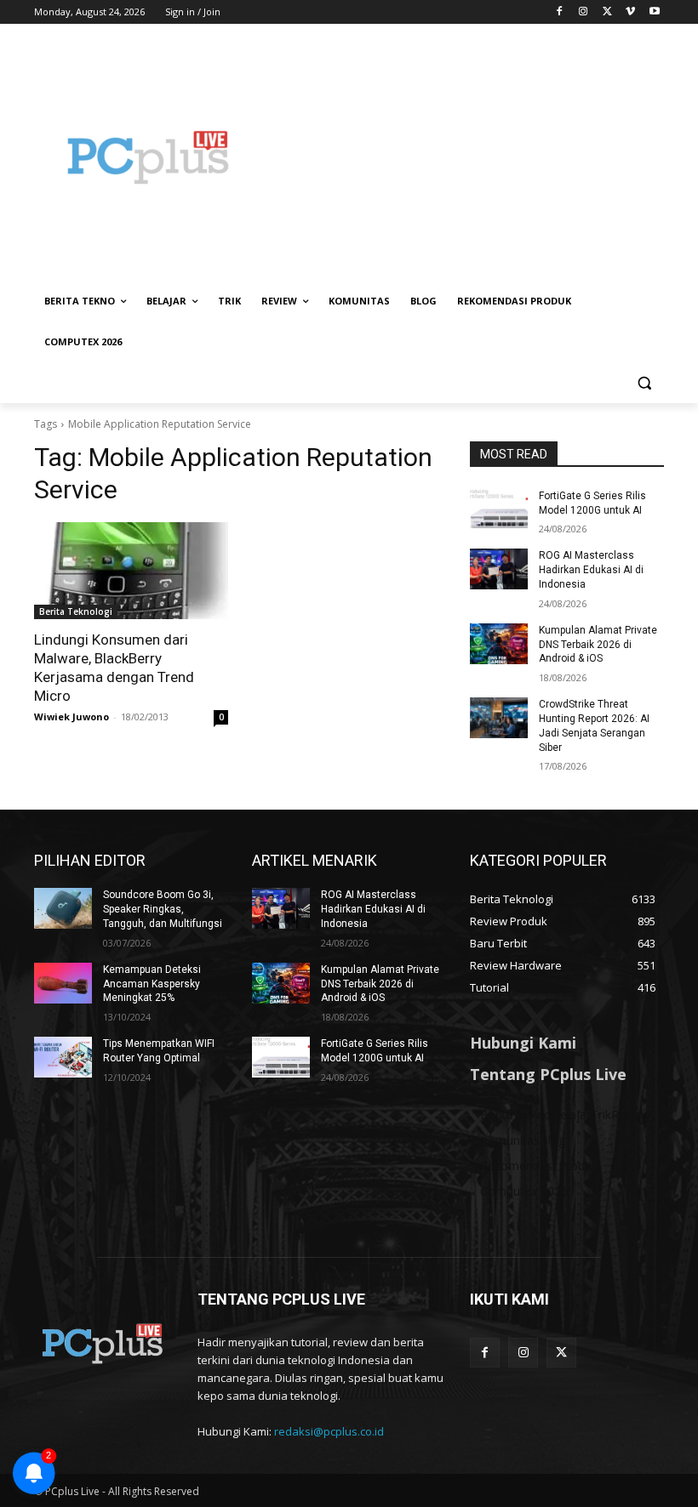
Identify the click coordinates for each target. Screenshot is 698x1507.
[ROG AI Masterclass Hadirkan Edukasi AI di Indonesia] (499, 569)
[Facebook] (559, 12)
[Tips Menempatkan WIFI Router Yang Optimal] (63, 1057)
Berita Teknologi (75, 611)
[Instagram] (583, 12)
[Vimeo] (630, 12)
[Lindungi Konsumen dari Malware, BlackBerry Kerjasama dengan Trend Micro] (131, 570)
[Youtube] (654, 12)
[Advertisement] (465, 157)
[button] (644, 383)
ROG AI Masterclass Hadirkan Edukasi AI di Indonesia (591, 569)
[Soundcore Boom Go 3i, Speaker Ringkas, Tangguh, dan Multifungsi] (63, 908)
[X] (607, 12)
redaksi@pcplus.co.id (329, 1431)
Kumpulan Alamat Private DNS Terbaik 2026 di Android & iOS (598, 644)
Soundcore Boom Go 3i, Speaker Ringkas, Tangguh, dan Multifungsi (162, 909)
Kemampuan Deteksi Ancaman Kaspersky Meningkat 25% (152, 984)
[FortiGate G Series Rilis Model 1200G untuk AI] (499, 509)
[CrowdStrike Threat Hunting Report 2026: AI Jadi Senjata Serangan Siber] (499, 717)
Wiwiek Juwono (71, 716)
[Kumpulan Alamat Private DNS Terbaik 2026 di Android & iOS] (499, 643)
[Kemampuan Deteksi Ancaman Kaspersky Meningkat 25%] (63, 983)
